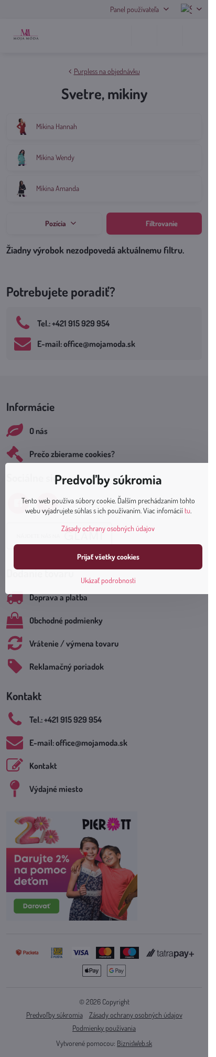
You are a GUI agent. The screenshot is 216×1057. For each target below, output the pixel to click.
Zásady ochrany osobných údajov (108, 528)
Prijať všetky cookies (108, 556)
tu (187, 510)
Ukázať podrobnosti (108, 580)
